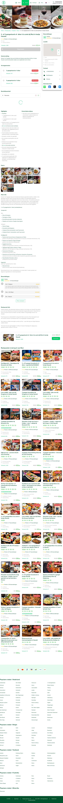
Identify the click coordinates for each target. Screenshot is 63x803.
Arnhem (2, 697)
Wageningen (50, 705)
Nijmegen (34, 697)
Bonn (1, 763)
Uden (48, 692)
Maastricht (34, 692)
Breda (1, 707)
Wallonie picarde (51, 742)
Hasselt (17, 737)
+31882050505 (31, 800)
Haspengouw (19, 735)
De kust (1, 745)
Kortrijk (17, 742)
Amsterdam (2, 692)
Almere (1, 687)
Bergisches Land (3, 755)
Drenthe (17, 692)
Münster (49, 755)
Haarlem (18, 715)
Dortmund (2, 765)
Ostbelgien (49, 728)
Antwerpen (2, 730)
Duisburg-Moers (19, 753)
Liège (33, 730)
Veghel (48, 702)
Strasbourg (49, 778)
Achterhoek (2, 682)
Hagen (17, 765)
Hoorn (33, 685)
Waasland (49, 740)
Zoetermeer (50, 717)
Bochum (2, 760)
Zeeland (49, 715)
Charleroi (2, 742)
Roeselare (49, 730)
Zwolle (48, 720)
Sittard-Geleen (50, 685)
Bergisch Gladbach (4, 758)
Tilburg (48, 687)
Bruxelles (2, 740)
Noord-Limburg (35, 702)
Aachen (1, 753)
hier (4, 126)
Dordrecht (18, 690)
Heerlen (17, 717)
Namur (33, 740)
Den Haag (2, 720)
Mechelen (34, 735)
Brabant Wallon (3, 733)
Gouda (17, 707)
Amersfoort (2, 690)
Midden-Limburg (35, 695)
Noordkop (34, 700)
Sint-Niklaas (50, 733)
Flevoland (18, 702)
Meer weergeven (20, 301)
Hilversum (34, 682)
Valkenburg (49, 697)
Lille (17, 783)
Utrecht (49, 695)
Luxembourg (34, 733)
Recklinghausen (50, 763)
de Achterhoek (3, 710)
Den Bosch (2, 717)
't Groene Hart (19, 710)
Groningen (18, 712)
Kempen (17, 740)
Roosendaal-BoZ (35, 715)
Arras (1, 778)
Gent (17, 730)
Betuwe (2, 705)
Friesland (18, 705)
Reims (33, 783)
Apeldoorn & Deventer (5, 695)
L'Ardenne (18, 745)
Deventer (18, 685)
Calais (1, 781)
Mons (33, 737)
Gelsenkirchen (19, 763)
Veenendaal (49, 700)
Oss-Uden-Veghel (36, 707)
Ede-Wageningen (19, 695)
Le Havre (18, 781)
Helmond (18, 720)
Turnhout (49, 735)
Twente (49, 690)
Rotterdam (34, 717)
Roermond (34, 712)
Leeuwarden (34, 687)
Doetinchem (18, 687)
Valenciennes (50, 781)
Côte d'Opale (3, 783)
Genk (17, 728)
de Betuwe (2, 712)
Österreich (2, 791)
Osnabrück (49, 760)
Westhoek (49, 745)
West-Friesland (50, 710)
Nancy (33, 778)
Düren (17, 755)
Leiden (33, 690)
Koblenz (33, 753)
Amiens (1, 776)
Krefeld (33, 755)
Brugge (1, 735)
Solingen (2, 768)
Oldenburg (49, 758)
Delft (1, 715)
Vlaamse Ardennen (51, 737)
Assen (1, 700)
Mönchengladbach (51, 753)
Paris (33, 781)
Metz (33, 776)
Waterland (49, 707)
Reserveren (56, 338)
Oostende (34, 745)
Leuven (33, 728)
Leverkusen (34, 760)
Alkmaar (2, 685)
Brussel (1, 737)
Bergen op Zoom (3, 702)
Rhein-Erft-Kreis (51, 765)
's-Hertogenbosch (51, 682)
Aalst (1, 728)
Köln (33, 758)
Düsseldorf (18, 758)
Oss (32, 705)
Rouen (48, 776)
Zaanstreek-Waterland (52, 712)
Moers (33, 763)
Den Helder (18, 682)
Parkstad (33, 710)
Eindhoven (18, 697)
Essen (17, 760)
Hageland (18, 733)
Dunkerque (18, 776)
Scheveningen (35, 720)
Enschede (18, 700)
